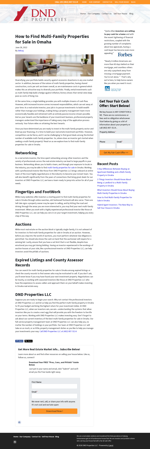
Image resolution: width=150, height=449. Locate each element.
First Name (36, 382)
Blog (131, 13)
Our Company (94, 13)
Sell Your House (120, 13)
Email (35, 391)
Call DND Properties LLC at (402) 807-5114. (58, 331)
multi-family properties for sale (61, 167)
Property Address (107, 132)
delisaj (21, 50)
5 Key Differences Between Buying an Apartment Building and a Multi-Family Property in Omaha (114, 172)
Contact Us (107, 13)
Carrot (110, 445)
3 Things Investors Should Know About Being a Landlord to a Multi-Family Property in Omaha (114, 182)
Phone (102, 141)
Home (83, 13)
